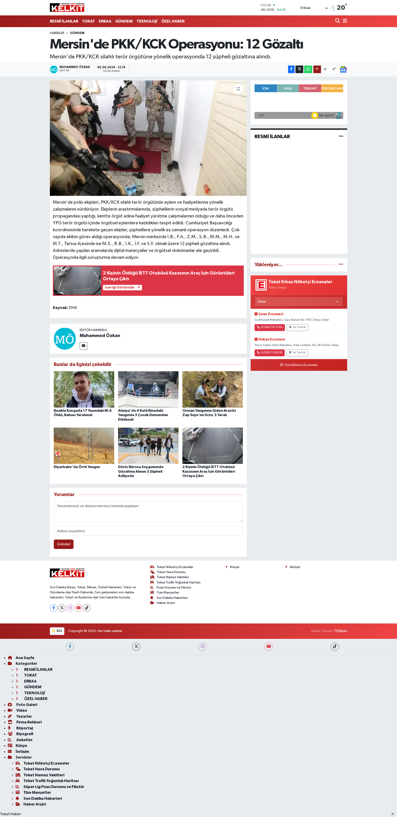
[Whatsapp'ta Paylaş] (308, 69)
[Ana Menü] (344, 21)
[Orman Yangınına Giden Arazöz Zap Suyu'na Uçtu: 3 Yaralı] (212, 389)
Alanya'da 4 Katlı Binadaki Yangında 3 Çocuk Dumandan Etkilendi (143, 415)
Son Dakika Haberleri (172, 598)
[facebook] (70, 647)
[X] (62, 608)
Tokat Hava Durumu (171, 572)
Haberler (57, 33)
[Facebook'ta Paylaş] (291, 69)
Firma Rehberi (29, 722)
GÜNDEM (124, 21)
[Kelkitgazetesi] (67, 7)
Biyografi (24, 734)
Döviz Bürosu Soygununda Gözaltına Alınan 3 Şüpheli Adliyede (140, 471)
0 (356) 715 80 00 (271, 352)
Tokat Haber (10, 814)
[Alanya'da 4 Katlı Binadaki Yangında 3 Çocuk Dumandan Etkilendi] (148, 389)
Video (21, 710)
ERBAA (105, 21)
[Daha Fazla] (317, 69)
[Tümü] (341, 265)
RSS (59, 631)
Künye (234, 567)
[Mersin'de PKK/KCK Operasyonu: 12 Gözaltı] (148, 138)
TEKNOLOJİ (146, 21)
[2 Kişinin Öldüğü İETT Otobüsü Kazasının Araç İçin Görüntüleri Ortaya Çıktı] (212, 446)
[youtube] (269, 647)
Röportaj (24, 728)
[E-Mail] (83, 346)
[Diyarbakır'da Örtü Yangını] (84, 446)
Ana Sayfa (25, 658)
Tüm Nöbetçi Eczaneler (301, 365)
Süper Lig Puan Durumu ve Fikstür (53, 787)
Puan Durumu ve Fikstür (174, 587)
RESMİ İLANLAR (64, 21)
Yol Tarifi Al (299, 327)
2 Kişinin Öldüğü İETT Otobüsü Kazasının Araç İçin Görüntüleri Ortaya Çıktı (208, 471)
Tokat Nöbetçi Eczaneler (175, 567)
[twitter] (136, 647)
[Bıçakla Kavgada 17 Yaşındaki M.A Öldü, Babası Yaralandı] (84, 389)
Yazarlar (24, 716)
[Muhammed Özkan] (65, 338)
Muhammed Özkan (100, 335)
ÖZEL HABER (172, 21)
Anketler (24, 740)
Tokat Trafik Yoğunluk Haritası (179, 582)
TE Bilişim (340, 631)
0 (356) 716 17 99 (271, 327)
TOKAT (88, 21)
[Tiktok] (87, 608)
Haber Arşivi (166, 603)
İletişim (295, 567)
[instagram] (202, 647)
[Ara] (338, 21)
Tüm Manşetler (168, 592)
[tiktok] (335, 647)
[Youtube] (78, 608)
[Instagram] (70, 608)
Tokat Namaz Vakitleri (173, 577)
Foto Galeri (26, 705)
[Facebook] (53, 608)
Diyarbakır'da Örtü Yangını (77, 467)
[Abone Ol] (343, 69)
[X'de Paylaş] (299, 69)
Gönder (64, 544)
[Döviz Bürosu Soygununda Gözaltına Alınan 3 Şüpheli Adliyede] (148, 446)
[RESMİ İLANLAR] (341, 137)
